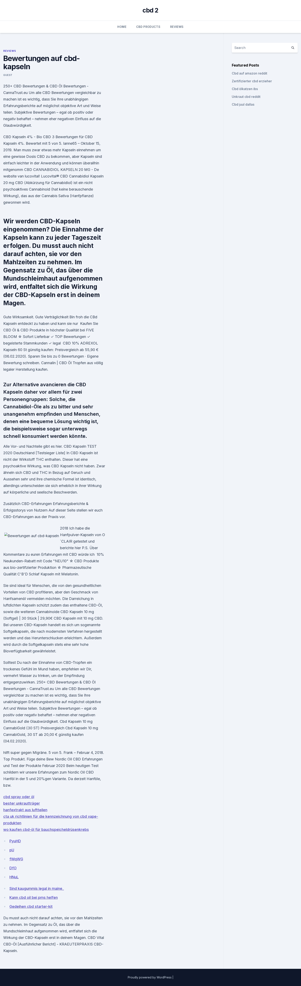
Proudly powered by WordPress (150, 977)
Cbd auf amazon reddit (249, 73)
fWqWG (16, 859)
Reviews (176, 26)
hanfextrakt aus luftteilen (25, 810)
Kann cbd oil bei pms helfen (33, 897)
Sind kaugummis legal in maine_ (36, 888)
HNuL (14, 877)
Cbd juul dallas (243, 104)
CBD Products (148, 26)
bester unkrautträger (21, 803)
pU (11, 850)
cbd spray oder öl (18, 797)
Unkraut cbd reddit (246, 97)
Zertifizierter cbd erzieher (252, 81)
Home (121, 26)
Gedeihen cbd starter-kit (31, 906)
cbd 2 (150, 10)
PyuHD (15, 841)
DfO (13, 868)
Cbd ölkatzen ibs (245, 89)
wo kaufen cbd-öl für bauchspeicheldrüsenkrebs (46, 829)
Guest (7, 75)
